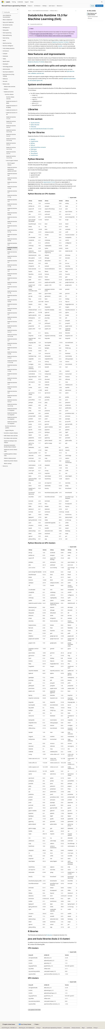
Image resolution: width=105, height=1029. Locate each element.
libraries (62, 136)
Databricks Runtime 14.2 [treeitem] (12, 279)
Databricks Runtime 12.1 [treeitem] (12, 339)
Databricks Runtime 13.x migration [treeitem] (12, 418)
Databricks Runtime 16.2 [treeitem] (12, 218)
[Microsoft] (3, 2)
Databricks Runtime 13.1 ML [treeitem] (12, 318)
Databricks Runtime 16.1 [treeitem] (12, 226)
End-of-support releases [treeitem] (11, 164)
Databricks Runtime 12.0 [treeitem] (12, 348)
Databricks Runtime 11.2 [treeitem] (12, 366)
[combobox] (10, 12)
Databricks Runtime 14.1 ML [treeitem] (12, 292)
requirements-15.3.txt (49, 182)
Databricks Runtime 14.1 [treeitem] (12, 287)
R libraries (33, 126)
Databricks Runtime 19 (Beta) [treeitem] (11, 102)
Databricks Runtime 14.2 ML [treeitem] (12, 283)
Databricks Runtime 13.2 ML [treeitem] (12, 309)
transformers (34, 155)
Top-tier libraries (35, 122)
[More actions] (76, 11)
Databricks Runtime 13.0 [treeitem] (12, 322)
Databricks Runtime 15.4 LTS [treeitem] (11, 135)
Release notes (53, 10)
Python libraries (35, 124)
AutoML (60, 46)
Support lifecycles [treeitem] (9, 430)
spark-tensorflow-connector (38, 147)
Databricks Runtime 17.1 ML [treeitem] (12, 196)
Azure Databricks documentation (40, 10)
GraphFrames (34, 141)
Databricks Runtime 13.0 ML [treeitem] (12, 326)
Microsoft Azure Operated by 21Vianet (52, 1027)
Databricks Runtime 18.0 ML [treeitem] (12, 178)
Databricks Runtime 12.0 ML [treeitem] (12, 353)
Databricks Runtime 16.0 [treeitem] (12, 235)
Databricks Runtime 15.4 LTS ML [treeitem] (11, 139)
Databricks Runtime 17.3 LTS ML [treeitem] (11, 122)
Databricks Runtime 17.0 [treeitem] (12, 200)
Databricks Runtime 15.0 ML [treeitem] (12, 274)
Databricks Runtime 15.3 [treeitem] (12, 244)
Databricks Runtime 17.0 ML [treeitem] (12, 205)
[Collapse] (17, 9)
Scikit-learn (34, 149)
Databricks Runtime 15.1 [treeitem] (12, 261)
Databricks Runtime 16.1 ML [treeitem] (12, 231)
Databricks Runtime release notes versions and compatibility (53, 36)
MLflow (33, 143)
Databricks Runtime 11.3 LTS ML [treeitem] (12, 361)
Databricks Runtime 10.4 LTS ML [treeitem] (12, 405)
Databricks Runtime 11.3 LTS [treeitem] (12, 357)
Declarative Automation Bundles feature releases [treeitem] (10, 446)
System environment (93, 16)
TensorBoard (34, 153)
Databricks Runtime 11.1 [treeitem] (12, 374)
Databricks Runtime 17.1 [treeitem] (12, 191)
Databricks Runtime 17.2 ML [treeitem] (12, 187)
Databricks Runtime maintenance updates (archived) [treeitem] (12, 169)
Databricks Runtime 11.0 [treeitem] (12, 383)
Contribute (89, 1027)
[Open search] (101, 2)
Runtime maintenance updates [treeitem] (10, 427)
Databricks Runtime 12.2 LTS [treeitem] (12, 331)
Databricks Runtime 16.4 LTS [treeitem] (11, 126)
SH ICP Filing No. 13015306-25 (9, 1027)
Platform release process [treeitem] (10, 458)
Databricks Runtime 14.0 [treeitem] (12, 296)
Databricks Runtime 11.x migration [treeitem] (12, 409)
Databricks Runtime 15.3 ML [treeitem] (12, 248)
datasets (33, 139)
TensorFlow (34, 151)
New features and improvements (92, 14)
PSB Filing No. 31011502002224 (26, 1027)
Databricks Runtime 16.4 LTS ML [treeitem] (11, 131)
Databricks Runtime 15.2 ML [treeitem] (12, 257)
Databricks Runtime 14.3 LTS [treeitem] (11, 144)
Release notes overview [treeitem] (9, 86)
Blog (83, 1027)
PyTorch (33, 145)
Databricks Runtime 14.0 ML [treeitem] (12, 300)
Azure (29, 10)
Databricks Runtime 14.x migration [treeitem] (12, 422)
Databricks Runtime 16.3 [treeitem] (12, 209)
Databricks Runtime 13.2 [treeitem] (12, 305)
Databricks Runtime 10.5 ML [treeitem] (12, 396)
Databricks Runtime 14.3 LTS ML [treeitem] (11, 148)
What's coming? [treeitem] (8, 463)
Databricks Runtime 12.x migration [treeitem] (12, 413)
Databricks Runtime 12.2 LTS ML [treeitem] (12, 335)
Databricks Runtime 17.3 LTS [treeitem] (11, 117)
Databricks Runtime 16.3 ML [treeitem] (12, 213)
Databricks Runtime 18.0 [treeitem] (12, 174)
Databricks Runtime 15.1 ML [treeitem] (12, 265)
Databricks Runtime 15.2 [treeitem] (12, 252)
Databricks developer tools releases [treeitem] (10, 441)
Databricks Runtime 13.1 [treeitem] (12, 313)
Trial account (99, 5)
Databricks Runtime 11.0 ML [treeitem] (12, 387)
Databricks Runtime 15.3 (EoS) (60, 42)
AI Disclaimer (67, 1027)
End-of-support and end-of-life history (42, 34)
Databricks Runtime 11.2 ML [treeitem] (12, 370)
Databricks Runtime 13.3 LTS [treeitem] (11, 152)
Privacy (38, 1027)
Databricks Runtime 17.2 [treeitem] (12, 183)
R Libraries (49, 935)
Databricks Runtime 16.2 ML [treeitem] (12, 222)
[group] (52, 369)
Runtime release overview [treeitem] (10, 97)
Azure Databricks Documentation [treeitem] (7, 16)
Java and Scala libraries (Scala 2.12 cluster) (42, 128)
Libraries (90, 18)
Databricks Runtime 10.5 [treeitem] (12, 392)
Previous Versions (76, 1027)
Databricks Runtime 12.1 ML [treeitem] (12, 344)
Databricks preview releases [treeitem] (10, 460)
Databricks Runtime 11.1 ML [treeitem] (12, 379)
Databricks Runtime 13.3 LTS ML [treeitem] (11, 157)
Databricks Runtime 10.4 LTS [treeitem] (12, 400)
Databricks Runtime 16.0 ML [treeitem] (12, 239)
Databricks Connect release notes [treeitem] (10, 450)
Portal (92, 5)
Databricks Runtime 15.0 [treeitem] (12, 270)
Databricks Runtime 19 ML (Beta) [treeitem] (11, 106)
